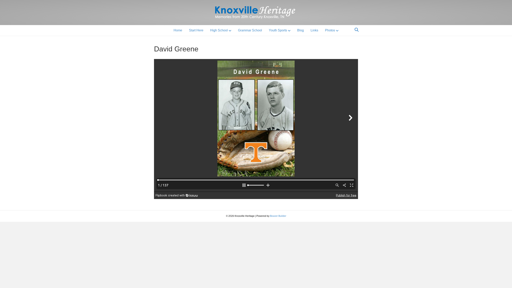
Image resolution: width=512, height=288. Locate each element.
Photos (330, 30)
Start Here (196, 30)
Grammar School (250, 30)
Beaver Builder (278, 216)
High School (219, 30)
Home (178, 30)
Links (314, 30)
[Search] (355, 29)
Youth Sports (278, 30)
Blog (300, 30)
